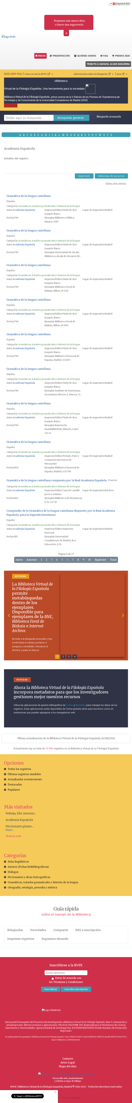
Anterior (32, 559)
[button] (9, 615)
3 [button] (69, 656)
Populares (14, 789)
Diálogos (13, 872)
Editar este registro (116, 183)
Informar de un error (111, 176)
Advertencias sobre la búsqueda (90, 74)
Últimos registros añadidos (24, 774)
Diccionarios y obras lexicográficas (29, 877)
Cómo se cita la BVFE (35, 74)
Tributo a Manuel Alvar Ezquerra (108, 63)
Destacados (15, 784)
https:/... (10, 830)
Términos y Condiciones (68, 982)
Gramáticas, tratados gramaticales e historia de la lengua (49, 206)
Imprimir (84, 176)
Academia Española (24, 210)
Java (119, 74)
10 (89, 559)
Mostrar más (13, 836)
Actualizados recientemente (25, 779)
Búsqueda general (71, 117)
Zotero (69, 705)
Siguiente (100, 559)
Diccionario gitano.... (20, 826)
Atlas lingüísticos (18, 861)
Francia (112, 480)
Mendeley (81, 705)
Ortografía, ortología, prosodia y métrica (32, 887)
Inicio (19, 559)
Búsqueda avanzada (109, 116)
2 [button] (63, 656)
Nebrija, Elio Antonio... (21, 813)
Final (113, 559)
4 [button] (74, 656)
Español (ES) (123, 3)
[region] (66, 615)
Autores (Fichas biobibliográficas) (28, 866)
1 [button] (57, 656)
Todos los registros (19, 769)
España (10, 201)
